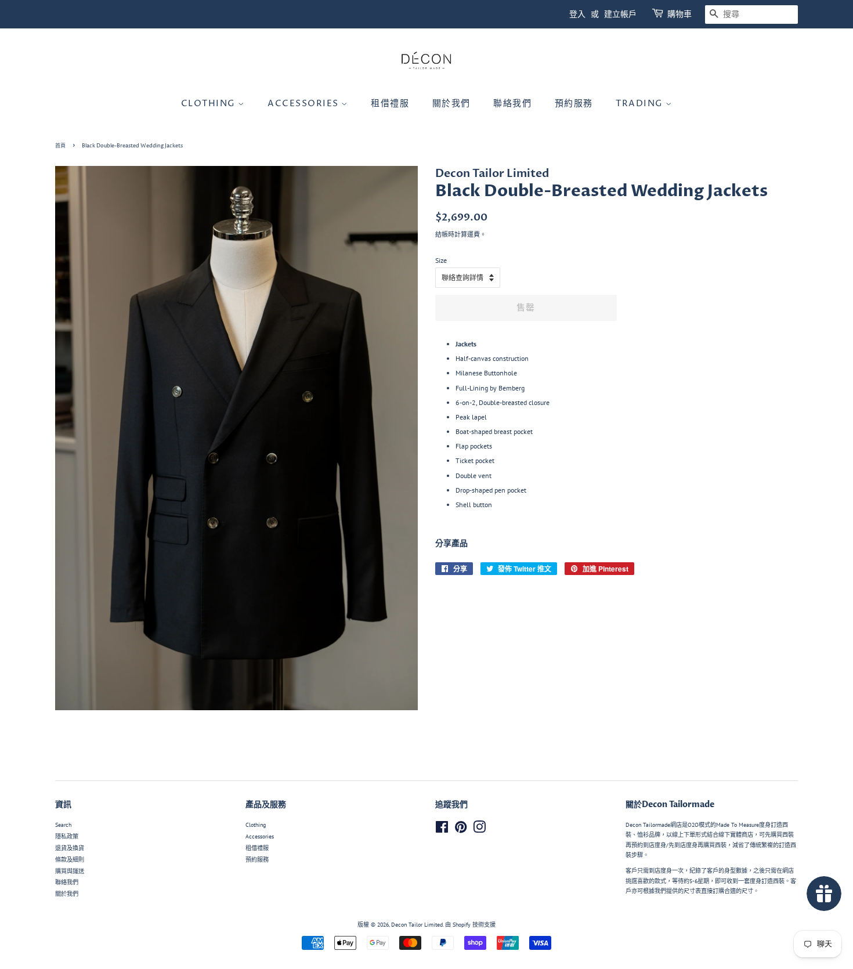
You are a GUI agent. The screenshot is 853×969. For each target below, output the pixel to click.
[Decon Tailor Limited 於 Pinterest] (460, 830)
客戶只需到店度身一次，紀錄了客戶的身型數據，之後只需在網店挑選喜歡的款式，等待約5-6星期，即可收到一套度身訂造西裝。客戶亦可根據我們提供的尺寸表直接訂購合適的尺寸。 (711, 881)
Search (63, 825)
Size (441, 260)
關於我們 (451, 103)
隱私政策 (66, 836)
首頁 (60, 146)
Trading (641, 103)
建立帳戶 (620, 14)
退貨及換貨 (69, 848)
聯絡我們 (512, 103)
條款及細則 (69, 859)
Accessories (304, 103)
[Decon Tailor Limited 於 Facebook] (442, 830)
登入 (577, 14)
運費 (473, 234)
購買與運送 (69, 871)
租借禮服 (390, 103)
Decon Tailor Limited (417, 924)
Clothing (209, 103)
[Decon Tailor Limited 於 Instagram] (479, 830)
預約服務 (574, 103)
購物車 (679, 14)
